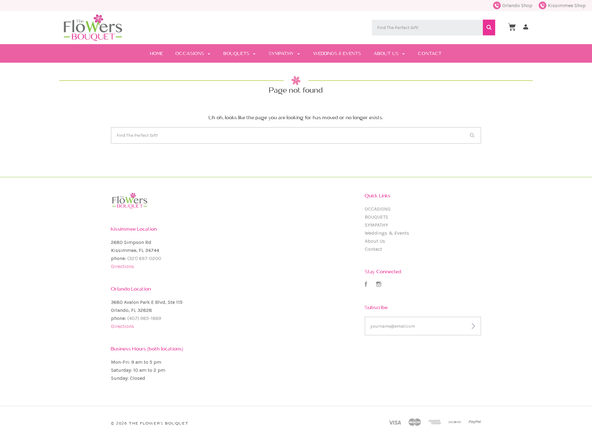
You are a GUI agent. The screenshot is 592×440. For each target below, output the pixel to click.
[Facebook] (366, 285)
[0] (511, 26)
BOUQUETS (237, 53)
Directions (122, 266)
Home (156, 53)
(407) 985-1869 (144, 318)
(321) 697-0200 (144, 258)
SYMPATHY (282, 53)
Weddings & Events (337, 53)
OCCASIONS (190, 53)
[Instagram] (378, 285)
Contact (430, 53)
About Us (387, 53)
